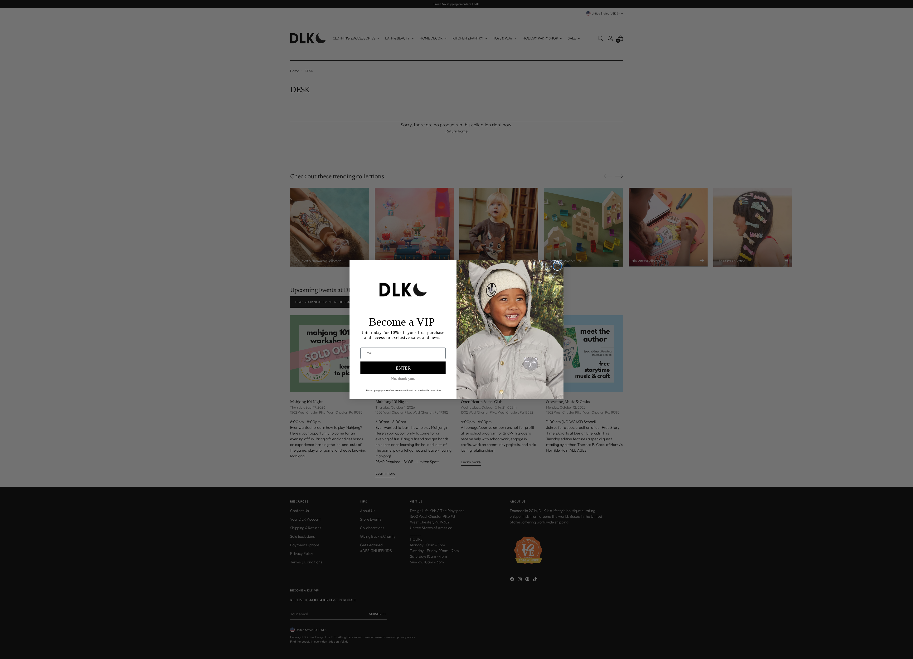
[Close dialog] (557, 266)
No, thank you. (403, 379)
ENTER (403, 368)
